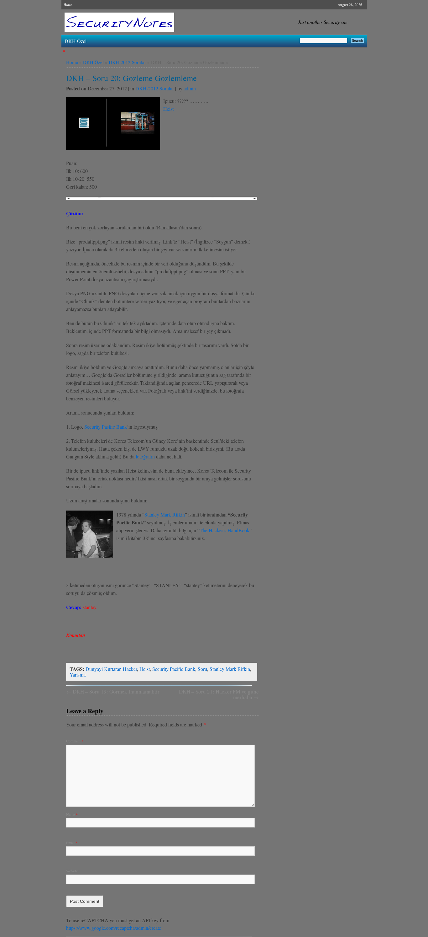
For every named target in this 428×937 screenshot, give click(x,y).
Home (68, 4)
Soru (202, 669)
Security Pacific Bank (173, 669)
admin (190, 88)
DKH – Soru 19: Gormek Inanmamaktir (112, 691)
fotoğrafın (145, 456)
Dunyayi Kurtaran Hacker (111, 669)
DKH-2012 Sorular (127, 62)
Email (71, 842)
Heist (168, 108)
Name (72, 814)
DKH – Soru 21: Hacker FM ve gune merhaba (219, 694)
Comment (74, 740)
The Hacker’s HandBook (224, 530)
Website (72, 870)
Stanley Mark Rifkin (164, 514)
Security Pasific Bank (105, 426)
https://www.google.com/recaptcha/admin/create (113, 927)
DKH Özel (75, 41)
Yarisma (78, 674)
